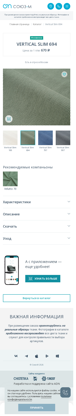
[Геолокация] (50, 6)
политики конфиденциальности (29, 398)
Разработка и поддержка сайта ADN (37, 383)
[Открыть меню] (67, 6)
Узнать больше (45, 278)
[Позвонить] (59, 6)
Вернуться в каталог (37, 298)
